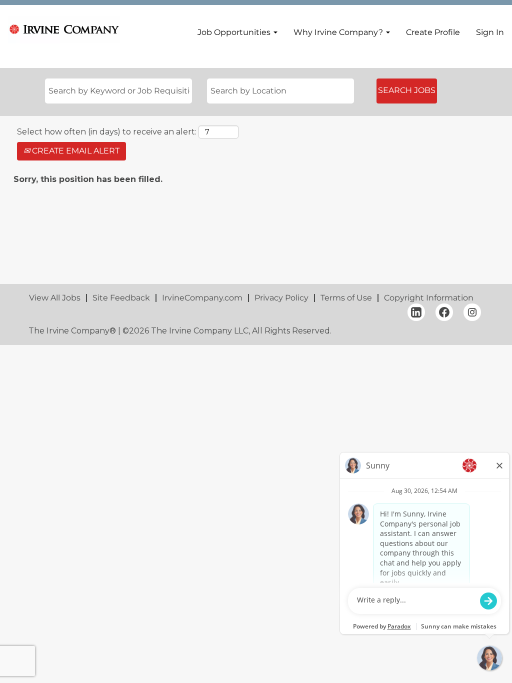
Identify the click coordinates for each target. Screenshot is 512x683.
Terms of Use (346, 297)
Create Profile (433, 32)
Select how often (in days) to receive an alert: (106, 131)
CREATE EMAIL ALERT (75, 151)
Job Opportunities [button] (235, 32)
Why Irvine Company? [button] (339, 32)
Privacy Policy (281, 297)
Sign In (490, 32)
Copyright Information (429, 297)
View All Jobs (54, 297)
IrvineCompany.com (202, 297)
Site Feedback (121, 297)
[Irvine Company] (64, 29)
